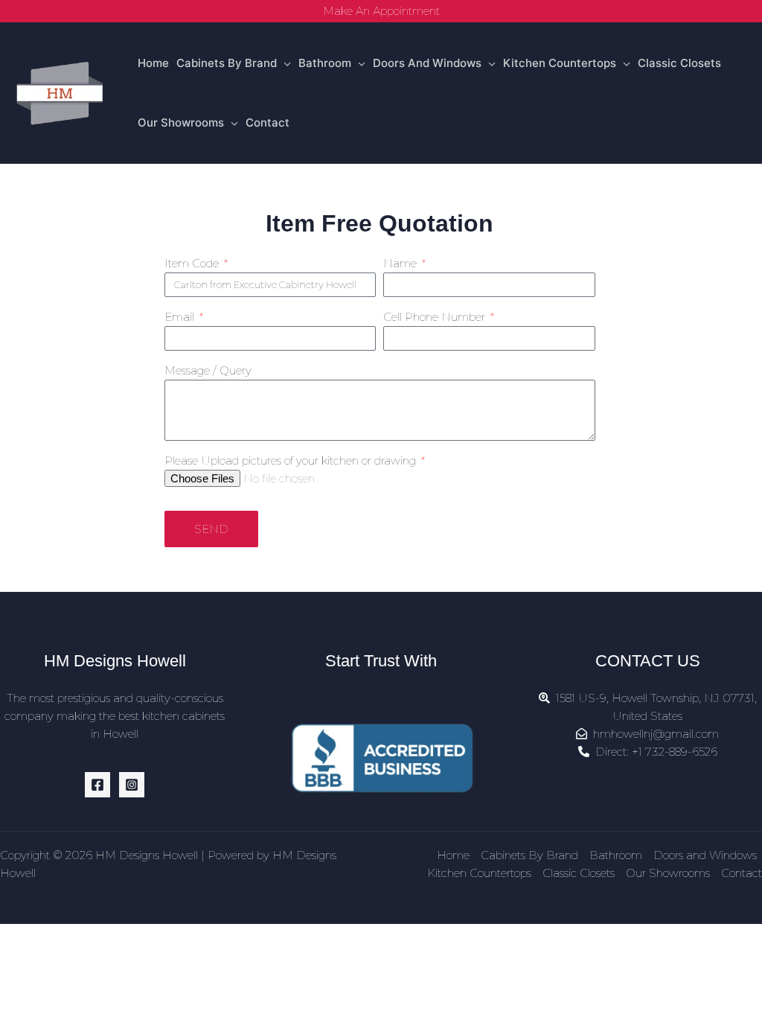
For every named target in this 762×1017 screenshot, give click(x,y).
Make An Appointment (381, 11)
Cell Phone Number (435, 317)
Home (153, 63)
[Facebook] (97, 784)
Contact (267, 122)
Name (401, 263)
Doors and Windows (427, 63)
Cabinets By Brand (226, 63)
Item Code (193, 263)
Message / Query (208, 370)
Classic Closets (679, 63)
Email (180, 317)
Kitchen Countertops (559, 63)
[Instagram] (131, 784)
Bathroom (324, 63)
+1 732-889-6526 (674, 752)
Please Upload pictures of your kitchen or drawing (291, 460)
